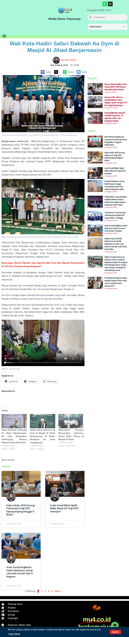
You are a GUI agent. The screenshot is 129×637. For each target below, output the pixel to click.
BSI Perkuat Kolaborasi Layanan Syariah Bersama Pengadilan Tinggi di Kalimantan (115, 141)
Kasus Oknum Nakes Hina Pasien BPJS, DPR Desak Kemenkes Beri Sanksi (115, 87)
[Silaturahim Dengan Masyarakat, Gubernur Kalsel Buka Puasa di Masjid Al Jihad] (71, 421)
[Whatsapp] (104, 4)
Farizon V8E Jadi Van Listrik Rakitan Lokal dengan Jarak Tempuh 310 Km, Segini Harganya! (115, 101)
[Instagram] (110, 4)
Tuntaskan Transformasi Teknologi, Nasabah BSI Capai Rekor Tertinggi (115, 215)
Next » (58, 591)
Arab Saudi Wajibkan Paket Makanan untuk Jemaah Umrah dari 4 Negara (19, 572)
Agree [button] (115, 631)
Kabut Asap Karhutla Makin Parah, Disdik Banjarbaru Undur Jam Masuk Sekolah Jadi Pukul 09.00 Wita (115, 243)
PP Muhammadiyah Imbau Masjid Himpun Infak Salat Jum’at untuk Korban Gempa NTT (115, 282)
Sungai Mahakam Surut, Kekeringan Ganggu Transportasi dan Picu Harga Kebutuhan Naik (114, 185)
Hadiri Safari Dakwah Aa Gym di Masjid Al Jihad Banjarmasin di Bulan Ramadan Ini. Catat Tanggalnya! (42, 436)
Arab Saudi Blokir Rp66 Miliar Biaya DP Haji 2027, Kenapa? (64, 508)
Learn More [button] (14, 633)
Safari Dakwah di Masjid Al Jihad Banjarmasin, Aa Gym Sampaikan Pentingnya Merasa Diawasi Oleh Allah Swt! (14, 436)
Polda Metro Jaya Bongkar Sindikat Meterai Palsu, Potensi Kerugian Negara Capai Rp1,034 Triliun (115, 201)
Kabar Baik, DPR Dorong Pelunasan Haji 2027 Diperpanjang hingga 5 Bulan (20, 510)
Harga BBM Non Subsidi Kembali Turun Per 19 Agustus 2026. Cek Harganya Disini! (114, 117)
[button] (4, 36)
